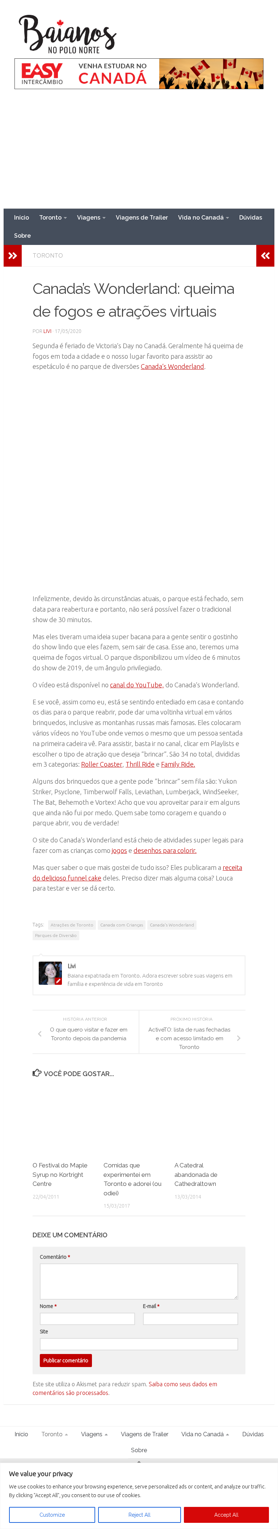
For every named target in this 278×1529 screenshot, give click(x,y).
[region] (139, 1496)
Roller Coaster (101, 764)
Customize (52, 1515)
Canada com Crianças (121, 924)
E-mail (151, 1306)
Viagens (88, 217)
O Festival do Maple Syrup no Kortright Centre (60, 1174)
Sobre (22, 235)
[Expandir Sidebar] (13, 256)
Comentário (55, 1257)
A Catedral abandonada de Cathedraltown (196, 1174)
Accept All (226, 1515)
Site (44, 1331)
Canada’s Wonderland (172, 366)
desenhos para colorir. (165, 850)
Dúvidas (250, 217)
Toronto (50, 217)
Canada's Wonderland (172, 924)
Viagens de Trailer (142, 217)
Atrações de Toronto (72, 924)
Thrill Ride (140, 764)
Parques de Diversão (56, 935)
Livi (47, 331)
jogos (119, 850)
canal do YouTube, (137, 684)
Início (21, 217)
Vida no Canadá (201, 217)
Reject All (140, 1515)
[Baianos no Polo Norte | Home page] (68, 34)
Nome (48, 1306)
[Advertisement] (139, 154)
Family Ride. (178, 764)
